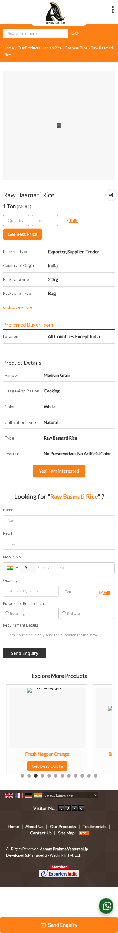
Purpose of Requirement (24, 603)
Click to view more (17, 307)
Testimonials (94, 826)
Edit (73, 220)
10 (82, 776)
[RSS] (84, 832)
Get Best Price (22, 234)
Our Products (29, 48)
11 (89, 776)
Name (8, 510)
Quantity (10, 580)
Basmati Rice (76, 48)
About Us (34, 826)
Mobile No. (12, 557)
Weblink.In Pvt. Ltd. (65, 855)
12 (95, 776)
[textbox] (45, 220)
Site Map (66, 832)
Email (7, 533)
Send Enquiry (62, 925)
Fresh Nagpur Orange (31, 754)
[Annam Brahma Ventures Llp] (55, 13)
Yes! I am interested (59, 471)
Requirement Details (20, 625)
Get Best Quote (31, 766)
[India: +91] (11, 567)
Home (9, 48)
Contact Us (41, 832)
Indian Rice (53, 48)
